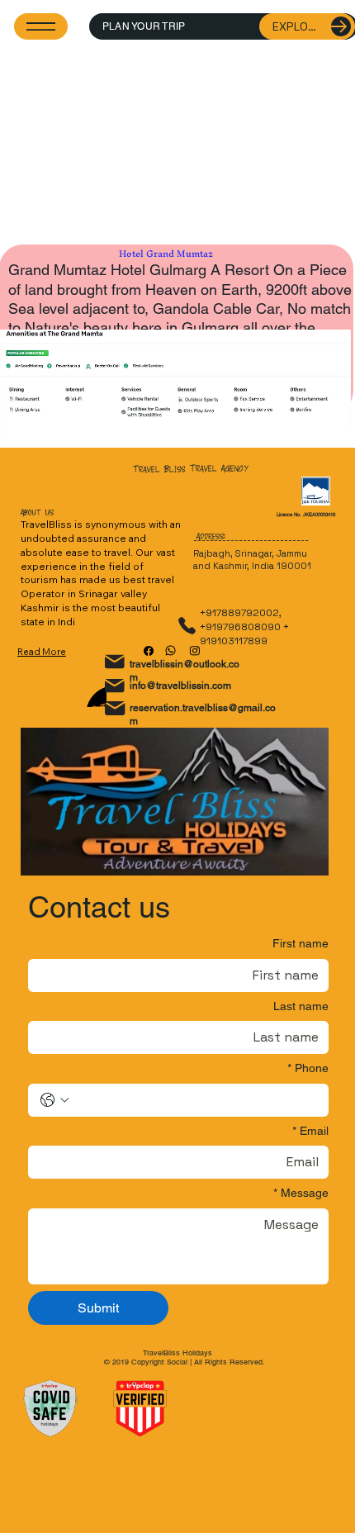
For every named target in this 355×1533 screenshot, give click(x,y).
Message (301, 1192)
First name (300, 943)
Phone (308, 1068)
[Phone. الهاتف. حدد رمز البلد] (54, 1100)
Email (310, 1130)
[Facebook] (149, 651)
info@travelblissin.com (180, 685)
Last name (301, 1006)
